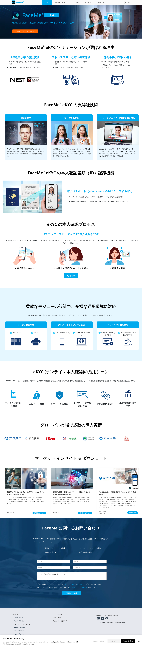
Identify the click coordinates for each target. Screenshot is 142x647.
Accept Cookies (128, 641)
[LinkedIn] (102, 618)
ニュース (76, 2)
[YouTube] (106, 618)
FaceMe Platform (20, 621)
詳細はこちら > (39, 513)
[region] (71, 641)
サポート (88, 2)
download (132, 513)
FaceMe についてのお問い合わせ (25, 31)
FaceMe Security (20, 627)
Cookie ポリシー (81, 584)
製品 (46, 2)
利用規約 (84, 588)
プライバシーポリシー (75, 588)
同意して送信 (72, 593)
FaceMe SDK (18, 618)
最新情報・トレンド (61, 2)
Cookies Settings (98, 641)
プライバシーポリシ (69, 584)
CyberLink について (60, 621)
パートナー (100, 2)
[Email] (98, 618)
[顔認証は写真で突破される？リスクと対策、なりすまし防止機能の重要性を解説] (72, 478)
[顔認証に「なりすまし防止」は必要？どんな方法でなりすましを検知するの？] (26, 478)
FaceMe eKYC (18, 634)
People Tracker (19, 631)
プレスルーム (57, 614)
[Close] (139, 641)
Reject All (113, 641)
